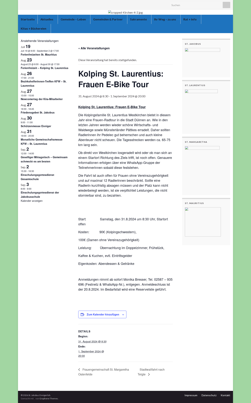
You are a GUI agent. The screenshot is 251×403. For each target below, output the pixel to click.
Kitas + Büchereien (34, 28)
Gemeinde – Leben (73, 19)
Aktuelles (47, 19)
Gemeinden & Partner (108, 19)
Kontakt (225, 395)
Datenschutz (209, 395)
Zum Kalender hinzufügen (103, 314)
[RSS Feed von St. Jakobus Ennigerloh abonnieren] (22, 4)
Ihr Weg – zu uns (165, 19)
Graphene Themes (49, 398)
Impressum (190, 395)
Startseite (28, 19)
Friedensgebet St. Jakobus (38, 112)
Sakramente (138, 19)
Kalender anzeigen (32, 201)
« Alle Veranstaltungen (94, 48)
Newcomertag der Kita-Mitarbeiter (42, 99)
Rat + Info (190, 19)
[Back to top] (242, 394)
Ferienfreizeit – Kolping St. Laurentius (44, 68)
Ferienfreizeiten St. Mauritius (39, 54)
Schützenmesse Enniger (36, 126)
